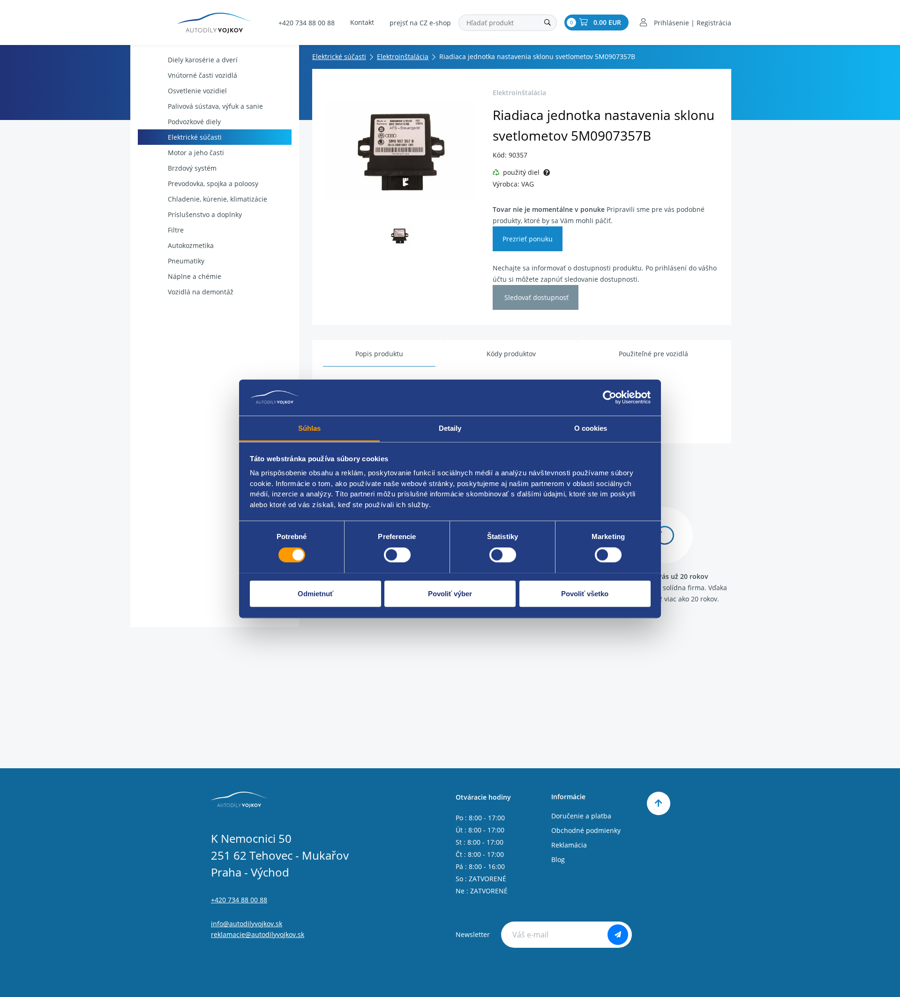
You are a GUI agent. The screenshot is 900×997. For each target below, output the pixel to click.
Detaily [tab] (450, 428)
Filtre (176, 229)
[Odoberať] (618, 934)
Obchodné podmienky (586, 830)
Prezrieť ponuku (527, 238)
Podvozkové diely (194, 121)
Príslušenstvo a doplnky (205, 214)
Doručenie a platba (581, 815)
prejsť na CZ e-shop (420, 22)
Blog (558, 859)
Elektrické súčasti (195, 137)
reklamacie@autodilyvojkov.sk (257, 934)
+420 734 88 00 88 (306, 22)
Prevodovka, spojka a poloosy (213, 183)
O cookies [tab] (591, 428)
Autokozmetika (191, 245)
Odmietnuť (315, 593)
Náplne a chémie (194, 276)
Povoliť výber (450, 593)
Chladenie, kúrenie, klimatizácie (217, 199)
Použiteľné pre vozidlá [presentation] (653, 353)
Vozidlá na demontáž (200, 291)
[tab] (379, 354)
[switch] (397, 554)
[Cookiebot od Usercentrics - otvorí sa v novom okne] (610, 397)
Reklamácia (569, 844)
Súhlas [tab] (309, 428)
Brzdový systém (192, 168)
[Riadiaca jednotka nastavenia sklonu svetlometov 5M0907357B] (399, 150)
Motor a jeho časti (196, 152)
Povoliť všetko (584, 593)
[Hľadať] (547, 23)
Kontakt (362, 22)
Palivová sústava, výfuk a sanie (215, 106)
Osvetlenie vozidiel (197, 90)
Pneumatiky (186, 260)
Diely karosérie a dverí (203, 59)
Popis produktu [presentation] (379, 353)
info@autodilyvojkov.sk (246, 923)
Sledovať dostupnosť (535, 297)
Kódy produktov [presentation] (511, 353)
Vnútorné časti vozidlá (202, 75)
